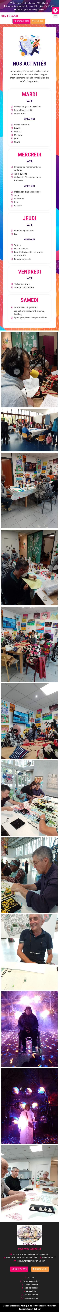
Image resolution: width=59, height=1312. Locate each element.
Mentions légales (11, 1305)
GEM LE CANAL (9, 16)
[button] (55, 10)
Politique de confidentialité (33, 1305)
